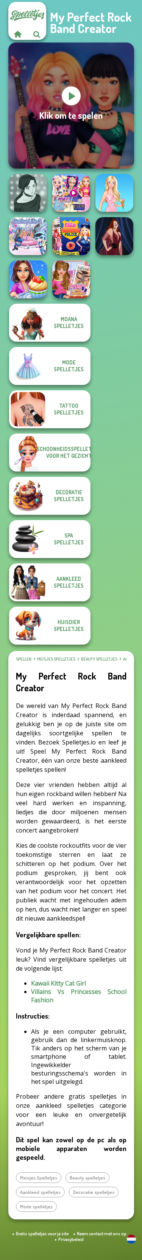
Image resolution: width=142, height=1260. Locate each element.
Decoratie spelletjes (93, 1192)
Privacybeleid (71, 1239)
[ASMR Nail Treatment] (71, 279)
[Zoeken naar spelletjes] (36, 34)
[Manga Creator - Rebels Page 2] (28, 193)
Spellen (23, 659)
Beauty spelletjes (99, 659)
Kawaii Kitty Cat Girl (58, 983)
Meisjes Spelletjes (56, 659)
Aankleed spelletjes (40, 1192)
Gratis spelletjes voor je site (42, 1233)
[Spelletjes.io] (17, 34)
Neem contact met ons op (101, 1233)
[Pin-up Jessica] (114, 236)
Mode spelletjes (36, 1206)
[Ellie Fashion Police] (71, 236)
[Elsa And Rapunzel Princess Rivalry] (71, 193)
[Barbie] (114, 193)
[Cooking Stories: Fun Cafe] (28, 279)
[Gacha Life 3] (28, 236)
